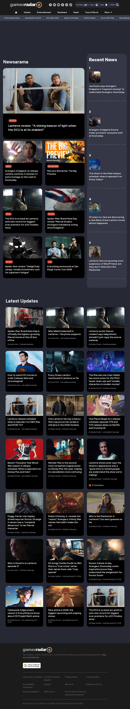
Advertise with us (94, 684)
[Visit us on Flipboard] (54, 4)
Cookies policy (92, 677)
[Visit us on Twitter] (50, 4)
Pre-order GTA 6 (52, 18)
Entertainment (44, 12)
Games (27, 12)
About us (69, 684)
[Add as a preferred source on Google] (32, 665)
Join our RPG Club (107, 18)
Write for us (49, 691)
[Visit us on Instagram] (66, 4)
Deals (76, 12)
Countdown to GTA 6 (33, 18)
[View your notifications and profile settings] (106, 4)
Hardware (62, 12)
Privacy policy (71, 677)
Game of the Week (71, 18)
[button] (114, 5)
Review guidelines (31, 691)
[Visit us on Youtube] (58, 4)
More (107, 12)
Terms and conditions (33, 677)
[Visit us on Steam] (70, 4)
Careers (47, 684)
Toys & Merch (91, 12)
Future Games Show (12, 18)
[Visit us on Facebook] (62, 4)
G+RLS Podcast (89, 18)
